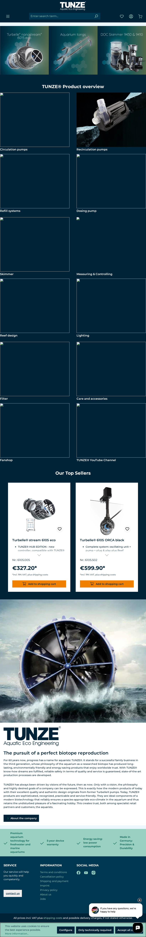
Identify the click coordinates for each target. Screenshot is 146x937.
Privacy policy (49, 890)
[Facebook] (78, 872)
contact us (13, 893)
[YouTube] (86, 872)
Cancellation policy (52, 876)
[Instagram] (93, 872)
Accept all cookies (129, 930)
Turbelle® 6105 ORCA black (102, 540)
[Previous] (4, 539)
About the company (23, 818)
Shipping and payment (54, 881)
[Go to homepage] (73, 5)
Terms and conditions (53, 872)
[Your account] (131, 16)
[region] (73, 539)
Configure (65, 930)
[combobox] (60, 16)
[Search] (96, 16)
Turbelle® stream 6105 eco (34, 540)
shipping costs (52, 918)
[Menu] (8, 16)
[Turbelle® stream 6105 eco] (39, 511)
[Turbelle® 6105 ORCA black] (107, 511)
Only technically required (94, 930)
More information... (17, 933)
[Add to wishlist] (59, 529)
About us (45, 894)
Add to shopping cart (41, 584)
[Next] (141, 539)
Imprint (44, 885)
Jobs (43, 899)
